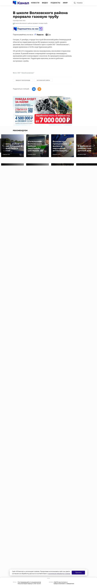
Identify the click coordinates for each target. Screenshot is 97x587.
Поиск (80, 3)
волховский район (43, 80)
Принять (78, 572)
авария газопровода (23, 80)
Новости (35, 3)
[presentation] (3, 146)
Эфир (65, 3)
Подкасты (55, 3)
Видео (45, 3)
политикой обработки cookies (59, 573)
